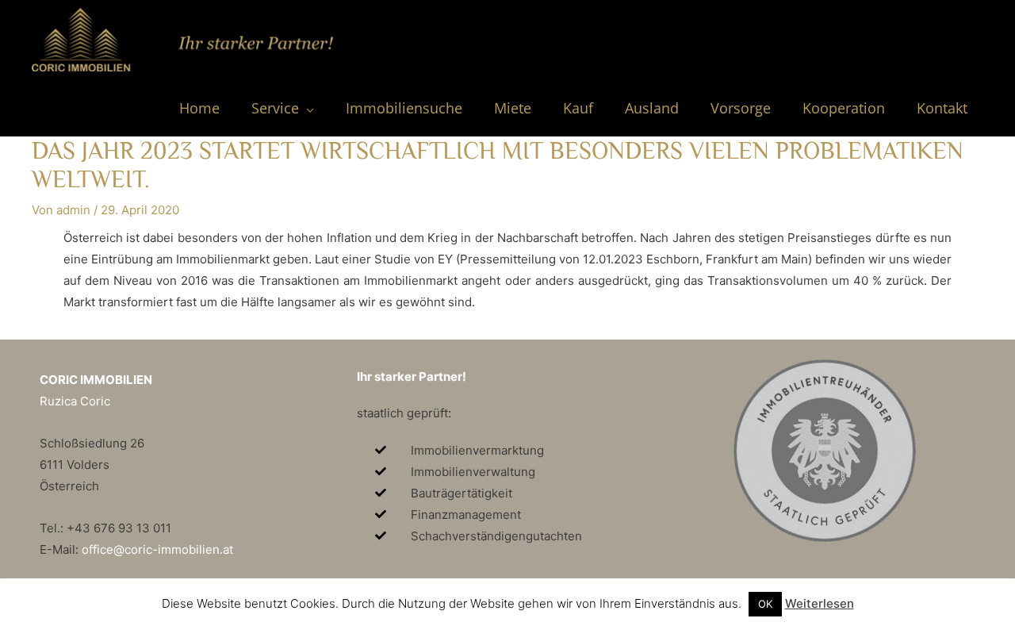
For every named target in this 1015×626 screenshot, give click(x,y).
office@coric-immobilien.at (157, 549)
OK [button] (765, 603)
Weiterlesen (819, 603)
